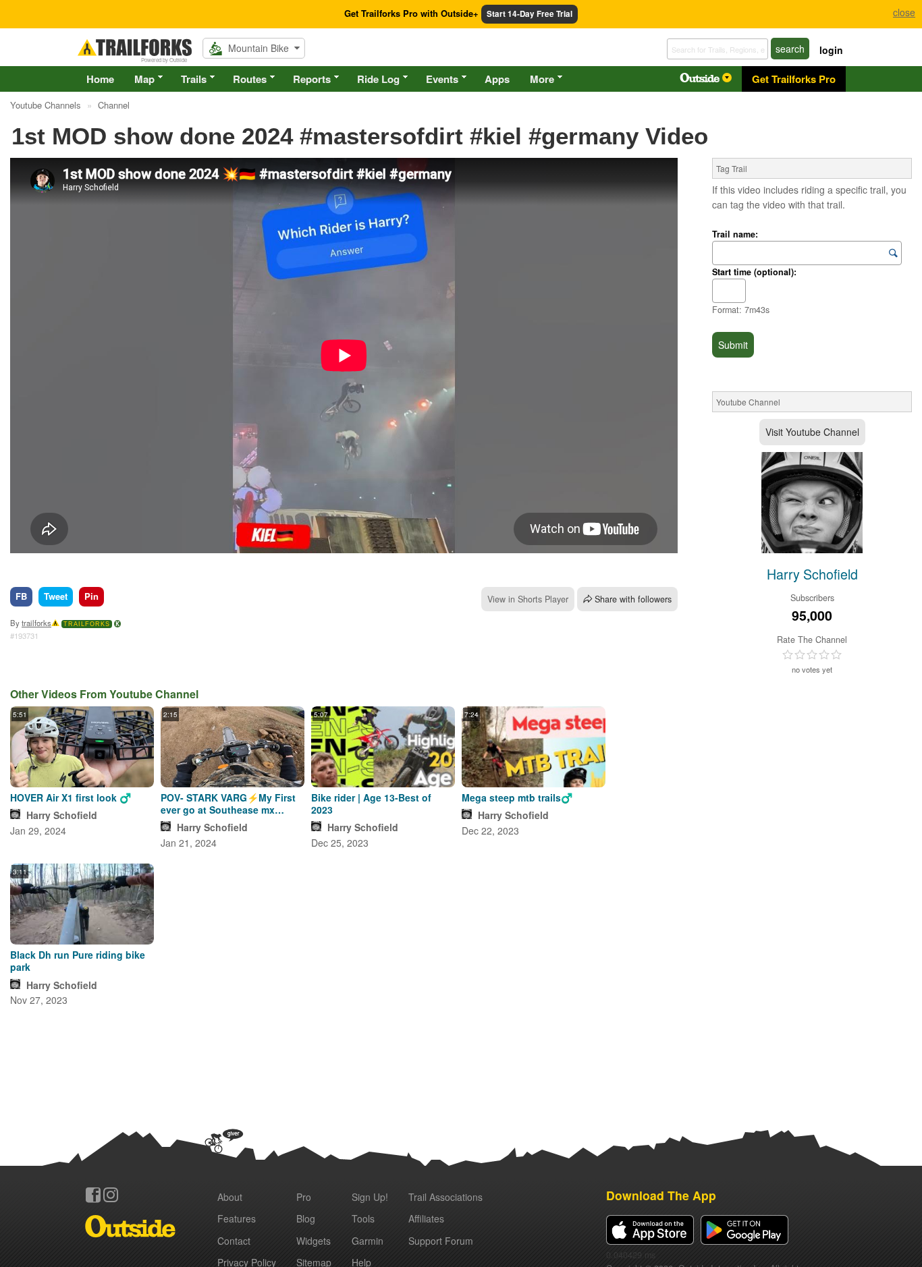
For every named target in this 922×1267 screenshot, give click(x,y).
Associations (445, 1197)
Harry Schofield (61, 815)
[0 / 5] (812, 655)
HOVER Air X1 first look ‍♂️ (70, 797)
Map (144, 79)
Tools (363, 1218)
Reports (312, 79)
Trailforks (86, 624)
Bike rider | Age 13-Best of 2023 (371, 803)
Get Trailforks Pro (794, 79)
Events (442, 79)
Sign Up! (370, 1197)
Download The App (661, 1195)
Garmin (367, 1240)
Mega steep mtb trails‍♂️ (517, 797)
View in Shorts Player (527, 599)
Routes (250, 79)
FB (21, 596)
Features (236, 1218)
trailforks (36, 622)
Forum (440, 1240)
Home (100, 79)
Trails (194, 79)
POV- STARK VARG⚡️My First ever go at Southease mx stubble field (228, 803)
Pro (303, 1197)
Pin (91, 596)
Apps (497, 79)
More (542, 79)
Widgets (313, 1240)
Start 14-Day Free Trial (529, 14)
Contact (233, 1240)
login (831, 50)
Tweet (55, 596)
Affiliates (426, 1218)
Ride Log (378, 79)
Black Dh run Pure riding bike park (77, 961)
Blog (305, 1218)
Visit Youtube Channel (812, 432)
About (229, 1197)
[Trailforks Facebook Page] (93, 1195)
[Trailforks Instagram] (110, 1195)
